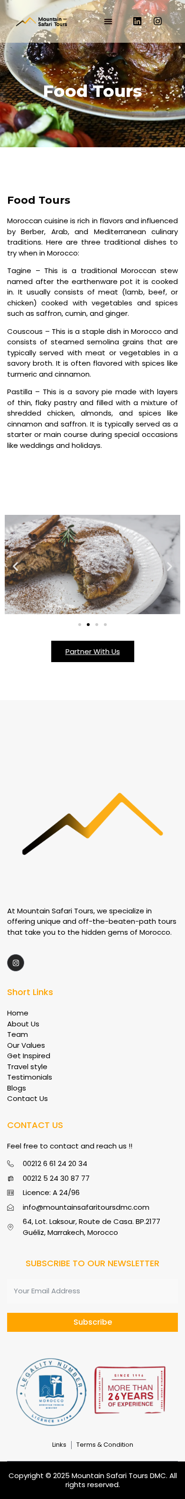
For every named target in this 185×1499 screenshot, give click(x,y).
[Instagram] (157, 21)
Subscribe (93, 1322)
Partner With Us (92, 651)
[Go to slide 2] (88, 624)
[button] (108, 21)
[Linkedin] (137, 21)
